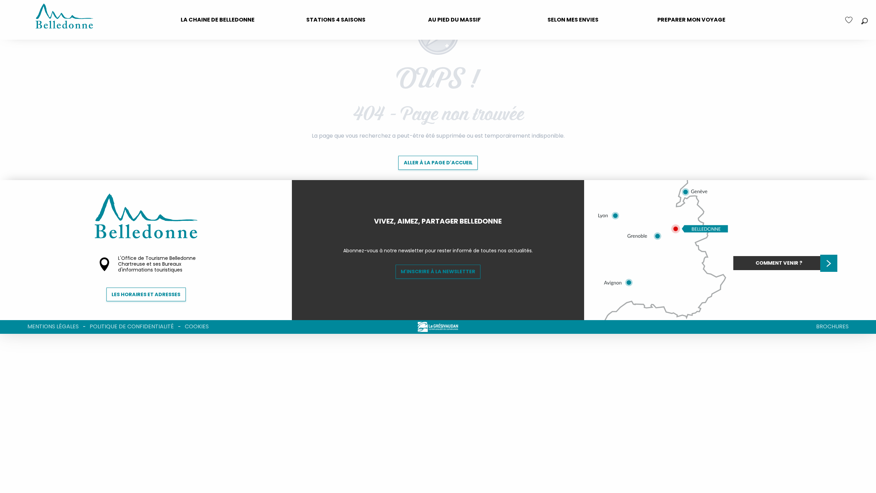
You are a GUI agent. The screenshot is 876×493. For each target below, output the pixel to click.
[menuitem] (217, 19)
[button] (865, 21)
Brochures (832, 326)
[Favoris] (849, 20)
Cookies (197, 326)
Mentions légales (53, 326)
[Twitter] (443, 233)
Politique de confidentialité (132, 326)
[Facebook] (432, 233)
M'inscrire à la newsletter (438, 271)
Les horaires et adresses (146, 294)
